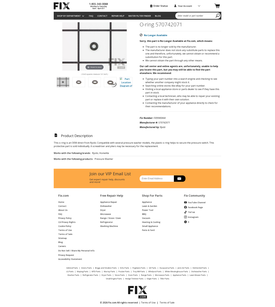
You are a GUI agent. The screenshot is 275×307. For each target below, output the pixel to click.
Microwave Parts (162, 275)
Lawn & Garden (149, 206)
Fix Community (194, 196)
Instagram (193, 217)
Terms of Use (65, 230)
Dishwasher (106, 206)
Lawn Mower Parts (198, 275)
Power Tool (147, 210)
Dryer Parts (106, 275)
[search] (217, 15)
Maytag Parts (82, 271)
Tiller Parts (164, 278)
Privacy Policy (65, 218)
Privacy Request (66, 255)
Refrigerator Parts (90, 275)
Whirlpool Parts (155, 271)
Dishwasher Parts (199, 271)
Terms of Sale (65, 234)
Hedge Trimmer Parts (134, 278)
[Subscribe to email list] (179, 178)
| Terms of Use (147, 302)
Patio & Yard (148, 230)
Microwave (105, 214)
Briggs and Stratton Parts (106, 268)
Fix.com (63, 196)
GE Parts (152, 268)
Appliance (147, 202)
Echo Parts (124, 268)
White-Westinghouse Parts (176, 271)
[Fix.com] (63, 5)
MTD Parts (96, 271)
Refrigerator (106, 222)
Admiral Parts (72, 268)
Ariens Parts (86, 268)
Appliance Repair (108, 202)
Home (61, 202)
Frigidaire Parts (139, 268)
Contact (102, 15)
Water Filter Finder (139, 15)
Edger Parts (152, 278)
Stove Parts (120, 275)
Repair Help (118, 15)
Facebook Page (195, 207)
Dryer (103, 210)
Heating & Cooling (151, 222)
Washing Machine (109, 226)
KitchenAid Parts (200, 268)
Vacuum (146, 218)
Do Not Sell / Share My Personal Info (75, 250)
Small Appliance (150, 226)
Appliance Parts (179, 275)
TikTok (191, 212)
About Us (62, 210)
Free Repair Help (111, 196)
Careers (62, 246)
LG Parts (70, 271)
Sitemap (62, 238)
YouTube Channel (197, 202)
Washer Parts (73, 275)
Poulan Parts (124, 271)
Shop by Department (69, 15)
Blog (158, 15)
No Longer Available (155, 35)
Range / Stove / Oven (110, 218)
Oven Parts (133, 275)
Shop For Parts (152, 196)
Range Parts (146, 275)
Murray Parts (109, 271)
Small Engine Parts (114, 278)
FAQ (91, 15)
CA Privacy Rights (66, 222)
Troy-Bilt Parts (139, 271)
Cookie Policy (64, 226)
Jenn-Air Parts (183, 268)
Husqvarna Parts (167, 268)
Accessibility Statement (70, 259)
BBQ (144, 214)
